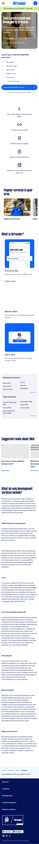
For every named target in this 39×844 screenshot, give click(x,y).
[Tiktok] (10, 836)
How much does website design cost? (13, 462)
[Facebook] (3, 836)
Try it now (29, 8)
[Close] (36, 8)
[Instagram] (7, 836)
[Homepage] (19, 3)
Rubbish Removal (12, 219)
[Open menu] (3, 3)
